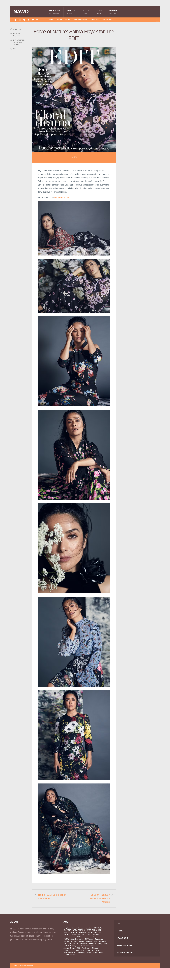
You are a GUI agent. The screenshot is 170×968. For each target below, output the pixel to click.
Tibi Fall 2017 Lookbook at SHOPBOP (52, 897)
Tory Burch (81, 952)
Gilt (95, 941)
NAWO (20, 11)
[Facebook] (15, 19)
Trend (59, 19)
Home (51, 19)
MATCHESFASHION (93, 930)
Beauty (113, 11)
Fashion (71, 11)
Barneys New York (94, 932)
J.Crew (81, 941)
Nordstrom (88, 928)
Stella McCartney (69, 946)
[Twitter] (33, 19)
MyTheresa (89, 939)
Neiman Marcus (77, 928)
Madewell (95, 948)
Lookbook (54, 11)
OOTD (88, 934)
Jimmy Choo (102, 943)
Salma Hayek (17, 42)
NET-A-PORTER (18, 40)
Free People (86, 948)
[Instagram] (20, 19)
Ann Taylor (96, 950)
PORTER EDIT (68, 950)
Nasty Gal (102, 941)
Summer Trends (69, 948)
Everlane (93, 937)
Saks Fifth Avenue (70, 932)
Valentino (89, 941)
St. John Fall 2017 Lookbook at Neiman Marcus (99, 898)
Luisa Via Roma (69, 937)
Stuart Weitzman (69, 955)
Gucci (89, 952)
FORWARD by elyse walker (73, 939)
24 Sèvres (95, 934)
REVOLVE (98, 928)
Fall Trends (67, 943)
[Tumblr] (29, 19)
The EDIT (16, 45)
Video (100, 11)
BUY (73, 157)
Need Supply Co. (69, 952)
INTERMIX (80, 950)
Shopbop (66, 928)
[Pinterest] (24, 19)
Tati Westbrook (83, 946)
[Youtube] (37, 19)
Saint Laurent (98, 952)
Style (86, 11)
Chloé (88, 950)
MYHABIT (67, 930)
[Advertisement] (141, 72)
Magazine (16, 36)
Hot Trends (107, 19)
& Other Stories (82, 937)
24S (78, 948)
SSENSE (92, 943)
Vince (92, 946)
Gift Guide (95, 19)
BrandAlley (99, 939)
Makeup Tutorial (80, 19)
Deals (67, 19)
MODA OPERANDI (80, 943)
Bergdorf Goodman (70, 941)
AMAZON (82, 932)
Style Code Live (78, 934)
